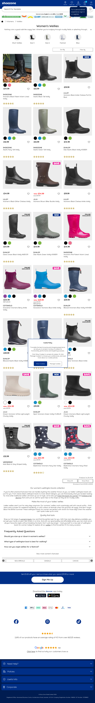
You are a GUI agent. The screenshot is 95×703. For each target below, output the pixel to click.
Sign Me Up (47, 579)
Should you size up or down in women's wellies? (24, 536)
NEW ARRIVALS (20, 561)
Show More (85, 481)
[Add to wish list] (28, 88)
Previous (3, 561)
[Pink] (9, 85)
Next (91, 561)
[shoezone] (9, 3)
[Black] (5, 138)
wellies (48, 525)
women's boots (26, 519)
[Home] (2, 21)
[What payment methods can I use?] (47, 607)
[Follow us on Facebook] (16, 621)
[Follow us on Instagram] (47, 621)
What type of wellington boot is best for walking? (25, 541)
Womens (10, 21)
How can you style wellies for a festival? (21, 547)
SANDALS (47, 561)
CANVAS (75, 561)
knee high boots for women (67, 496)
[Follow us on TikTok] (78, 621)
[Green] (44, 85)
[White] (65, 402)
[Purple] (35, 296)
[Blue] (39, 85)
